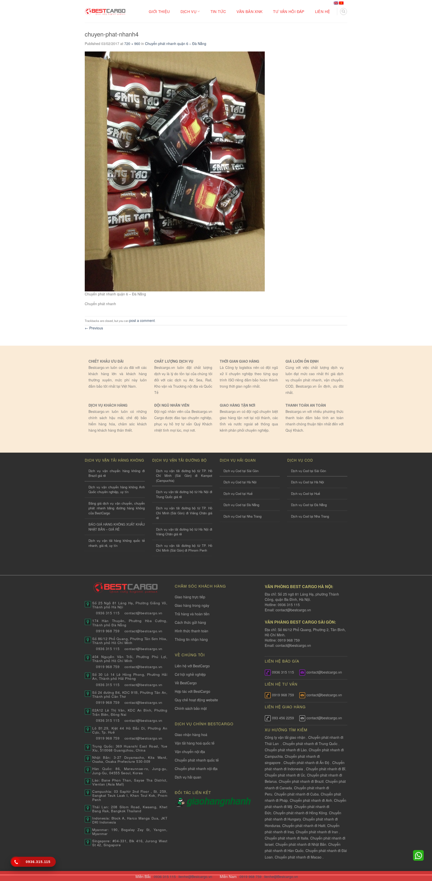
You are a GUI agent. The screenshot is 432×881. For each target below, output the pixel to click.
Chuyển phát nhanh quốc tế (197, 760)
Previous (94, 327)
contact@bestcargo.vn (292, 609)
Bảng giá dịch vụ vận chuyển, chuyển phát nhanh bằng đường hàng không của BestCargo (116, 508)
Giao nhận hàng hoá (191, 734)
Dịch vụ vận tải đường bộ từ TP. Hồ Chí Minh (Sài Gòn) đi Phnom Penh (184, 548)
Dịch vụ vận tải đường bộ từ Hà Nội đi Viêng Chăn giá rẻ (184, 532)
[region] (367, 840)
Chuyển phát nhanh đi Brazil (301, 781)
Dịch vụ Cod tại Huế (238, 493)
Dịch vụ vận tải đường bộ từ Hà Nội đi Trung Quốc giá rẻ (184, 494)
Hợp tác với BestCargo (192, 691)
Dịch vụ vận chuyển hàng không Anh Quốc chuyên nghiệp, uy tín (116, 489)
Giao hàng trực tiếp (190, 596)
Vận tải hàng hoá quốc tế (194, 743)
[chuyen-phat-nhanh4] (175, 170)
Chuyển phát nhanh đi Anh (311, 800)
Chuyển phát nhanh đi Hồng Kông (300, 812)
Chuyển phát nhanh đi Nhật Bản (301, 844)
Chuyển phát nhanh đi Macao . (299, 857)
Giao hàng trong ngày (192, 605)
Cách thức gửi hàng (190, 622)
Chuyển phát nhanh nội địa (196, 768)
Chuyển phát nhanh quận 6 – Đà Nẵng (175, 43)
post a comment (142, 320)
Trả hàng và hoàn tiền (192, 613)
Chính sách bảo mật (191, 708)
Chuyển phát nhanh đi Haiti (303, 825)
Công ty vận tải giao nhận (285, 737)
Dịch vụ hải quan (188, 777)
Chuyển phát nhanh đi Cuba (296, 794)
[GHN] (218, 801)
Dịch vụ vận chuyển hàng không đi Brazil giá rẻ (116, 473)
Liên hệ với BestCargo (192, 665)
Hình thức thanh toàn (191, 630)
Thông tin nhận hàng (191, 639)
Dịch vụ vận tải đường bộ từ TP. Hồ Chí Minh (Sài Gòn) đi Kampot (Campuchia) (184, 475)
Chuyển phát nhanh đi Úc (285, 775)
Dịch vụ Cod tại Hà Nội (240, 482)
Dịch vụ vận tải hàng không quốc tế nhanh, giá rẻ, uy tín (116, 543)
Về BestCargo (186, 682)
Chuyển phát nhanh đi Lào (286, 749)
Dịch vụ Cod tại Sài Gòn (241, 470)
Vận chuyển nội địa (190, 751)
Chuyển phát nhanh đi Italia (286, 838)
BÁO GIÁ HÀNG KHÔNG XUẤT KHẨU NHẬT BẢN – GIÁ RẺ (116, 527)
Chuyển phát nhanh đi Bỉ (325, 768)
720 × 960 (132, 43)
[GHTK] (180, 801)
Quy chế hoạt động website (196, 699)
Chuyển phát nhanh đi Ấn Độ (306, 762)
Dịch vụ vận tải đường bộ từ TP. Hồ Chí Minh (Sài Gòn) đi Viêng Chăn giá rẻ (184, 513)
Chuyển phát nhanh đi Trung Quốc (310, 743)
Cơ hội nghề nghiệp (190, 674)
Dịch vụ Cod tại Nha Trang (243, 516)
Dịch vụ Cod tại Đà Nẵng (241, 504)
